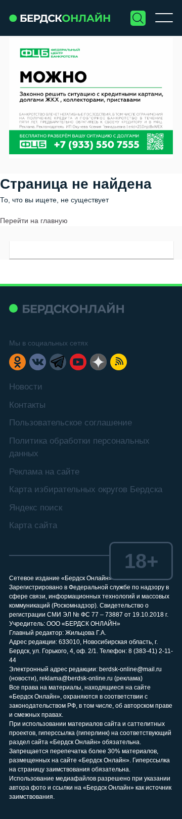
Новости (25, 387)
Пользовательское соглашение (70, 422)
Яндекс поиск (35, 507)
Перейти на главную (34, 221)
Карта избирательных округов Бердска (85, 489)
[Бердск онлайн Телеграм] (58, 362)
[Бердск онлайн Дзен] (98, 362)
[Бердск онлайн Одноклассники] (17, 362)
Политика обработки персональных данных (79, 447)
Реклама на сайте (44, 472)
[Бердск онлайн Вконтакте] (37, 362)
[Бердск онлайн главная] (66, 308)
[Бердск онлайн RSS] (118, 362)
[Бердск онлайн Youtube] (78, 362)
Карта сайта (33, 525)
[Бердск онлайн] (59, 18)
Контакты (27, 405)
